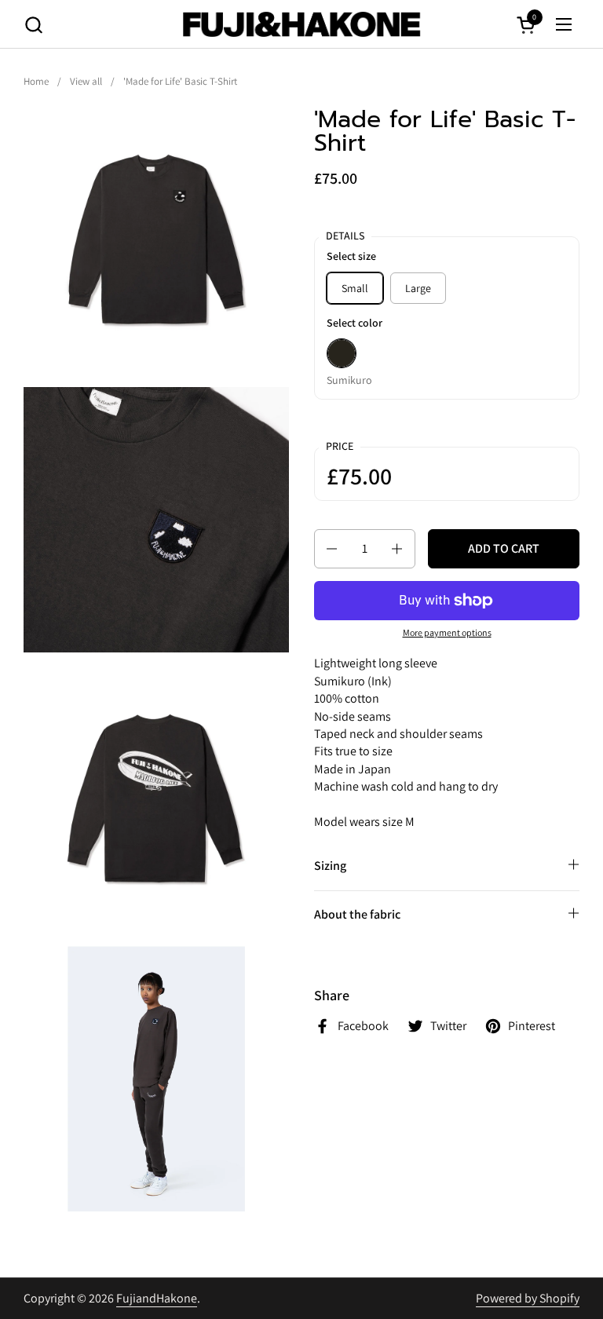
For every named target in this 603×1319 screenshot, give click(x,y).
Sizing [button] (330, 865)
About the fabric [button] (357, 914)
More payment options (447, 632)
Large (418, 288)
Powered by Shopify (527, 1298)
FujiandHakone (156, 1298)
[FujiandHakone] (301, 24)
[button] (33, 25)
